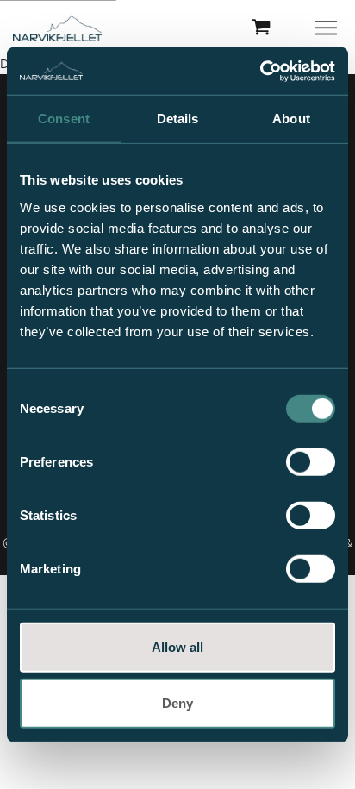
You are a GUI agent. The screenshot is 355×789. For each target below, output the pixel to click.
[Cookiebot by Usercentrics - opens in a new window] (259, 70)
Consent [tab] (64, 118)
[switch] (310, 461)
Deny (177, 703)
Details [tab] (178, 118)
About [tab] (291, 118)
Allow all (177, 646)
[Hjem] (57, 27)
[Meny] (327, 28)
